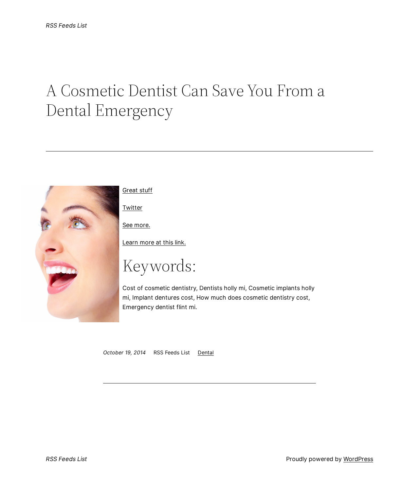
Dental (206, 352)
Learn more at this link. (154, 242)
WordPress (358, 458)
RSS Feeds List (66, 25)
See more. (136, 224)
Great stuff (137, 190)
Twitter (132, 207)
